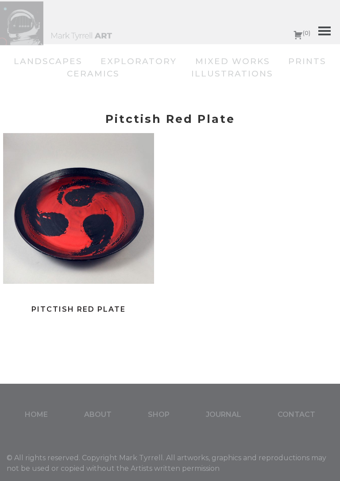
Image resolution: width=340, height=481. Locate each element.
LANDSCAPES (48, 61)
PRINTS (307, 61)
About (98, 414)
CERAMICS (93, 74)
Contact (296, 414)
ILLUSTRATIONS (232, 74)
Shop (159, 414)
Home (36, 414)
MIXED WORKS (232, 61)
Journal (223, 414)
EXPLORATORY (138, 61)
